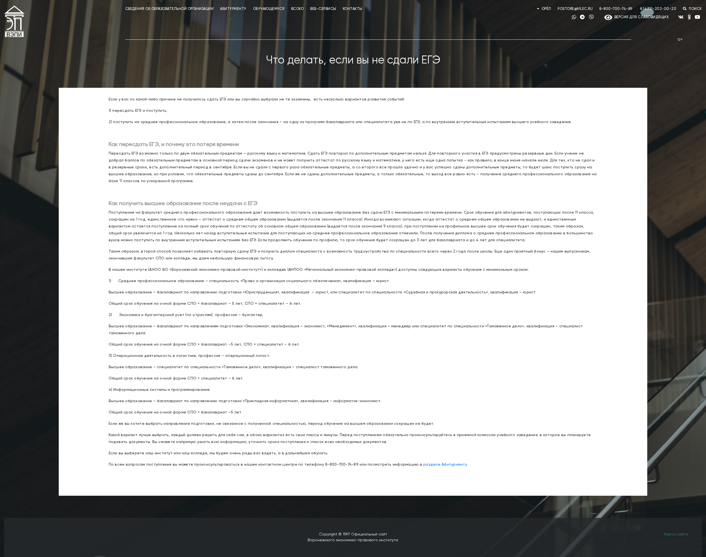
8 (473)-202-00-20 (658, 9)
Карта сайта (676, 534)
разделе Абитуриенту (445, 464)
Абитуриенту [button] (233, 9)
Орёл (546, 9)
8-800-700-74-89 (615, 9)
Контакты (352, 9)
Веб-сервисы (323, 9)
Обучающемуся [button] (269, 9)
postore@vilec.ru (575, 9)
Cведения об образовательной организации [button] (169, 9)
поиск (695, 9)
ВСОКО (297, 9)
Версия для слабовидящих (640, 17)
